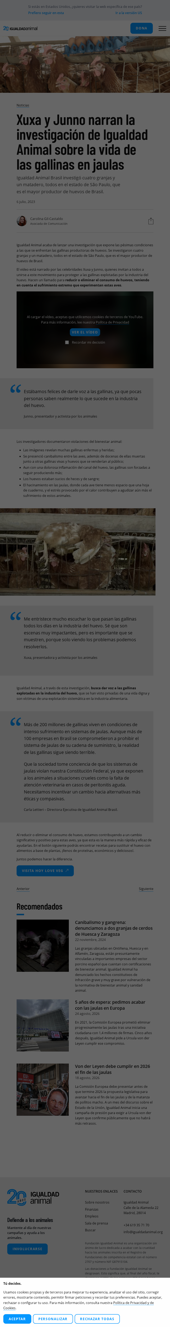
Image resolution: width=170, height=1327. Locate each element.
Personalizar (53, 1319)
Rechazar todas (97, 1319)
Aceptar (17, 1319)
